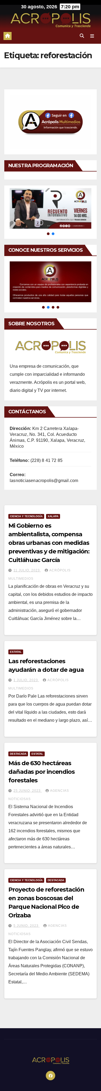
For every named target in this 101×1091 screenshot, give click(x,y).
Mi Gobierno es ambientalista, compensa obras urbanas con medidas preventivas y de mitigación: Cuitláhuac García (48, 543)
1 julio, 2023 (26, 680)
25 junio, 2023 (27, 791)
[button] (82, 36)
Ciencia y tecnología (26, 516)
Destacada (18, 753)
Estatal (16, 651)
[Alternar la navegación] (92, 36)
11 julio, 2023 (27, 570)
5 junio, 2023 (26, 926)
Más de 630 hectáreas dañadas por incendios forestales (41, 772)
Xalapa (53, 516)
